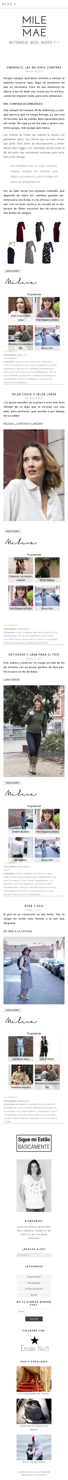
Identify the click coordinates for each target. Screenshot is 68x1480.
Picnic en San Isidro (34, 1461)
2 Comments (10, 351)
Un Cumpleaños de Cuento (34, 1393)
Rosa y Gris (47, 348)
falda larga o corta (32, 639)
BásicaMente (23, 629)
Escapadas (34, 1282)
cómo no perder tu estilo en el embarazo (26, 365)
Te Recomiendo (34, 1288)
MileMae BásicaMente (37, 642)
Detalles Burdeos (20, 831)
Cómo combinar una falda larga (33, 632)
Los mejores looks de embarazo (20, 379)
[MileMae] (34, 28)
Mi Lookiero (21, 860)
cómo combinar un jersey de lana (33, 873)
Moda (20, 355)
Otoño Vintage (47, 580)
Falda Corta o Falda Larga (21, 317)
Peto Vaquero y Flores (47, 319)
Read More (12, 271)
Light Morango (39, 1475)
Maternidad (34, 1276)
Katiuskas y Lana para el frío (21, 346)
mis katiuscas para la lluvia (38, 891)
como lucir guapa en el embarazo (33, 361)
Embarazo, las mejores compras (34, 67)
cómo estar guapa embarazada (20, 877)
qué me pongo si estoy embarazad (21, 894)
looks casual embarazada (34, 880)
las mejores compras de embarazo (37, 375)
